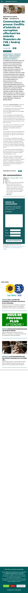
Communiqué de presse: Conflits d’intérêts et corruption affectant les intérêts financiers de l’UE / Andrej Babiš (14, 33)
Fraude (5, 56)
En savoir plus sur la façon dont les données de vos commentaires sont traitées (13, 247)
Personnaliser (21, 586)
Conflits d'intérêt (8, 54)
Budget (5, 18)
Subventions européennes (10, 58)
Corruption (17, 54)
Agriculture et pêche (10, 16)
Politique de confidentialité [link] (14, 590)
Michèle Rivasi (7, 51)
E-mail (7, 232)
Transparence (14, 18)
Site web (7, 235)
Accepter (6, 586)
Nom (6, 230)
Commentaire (7, 212)
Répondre (8, 194)
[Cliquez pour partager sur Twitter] (13, 48)
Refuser (13, 586)
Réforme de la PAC (14, 56)
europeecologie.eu (11, 1)
